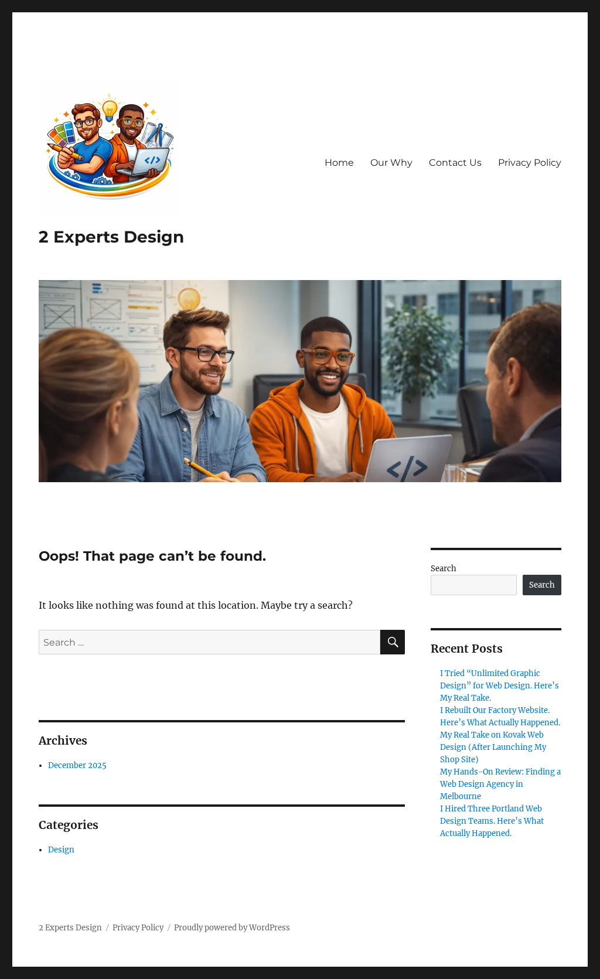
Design (61, 850)
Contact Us (455, 162)
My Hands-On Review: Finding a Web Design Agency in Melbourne (500, 784)
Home (339, 162)
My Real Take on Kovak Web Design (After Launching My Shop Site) (493, 747)
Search (443, 569)
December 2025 (77, 765)
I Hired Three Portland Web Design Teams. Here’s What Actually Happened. (492, 821)
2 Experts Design (111, 237)
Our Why (391, 162)
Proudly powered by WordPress (232, 928)
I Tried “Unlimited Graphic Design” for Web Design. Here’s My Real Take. (499, 685)
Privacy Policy (529, 162)
